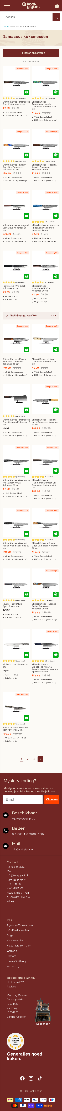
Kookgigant (35, 1091)
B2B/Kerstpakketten (18, 930)
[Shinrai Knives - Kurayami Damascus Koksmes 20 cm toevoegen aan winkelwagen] (26, 216)
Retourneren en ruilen (19, 946)
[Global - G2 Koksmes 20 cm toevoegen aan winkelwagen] (26, 655)
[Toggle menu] (7, 6)
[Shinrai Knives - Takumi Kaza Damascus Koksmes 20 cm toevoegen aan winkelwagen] (56, 410)
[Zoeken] (56, 17)
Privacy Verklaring (17, 961)
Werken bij (12, 951)
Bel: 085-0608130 (16, 867)
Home (6, 26)
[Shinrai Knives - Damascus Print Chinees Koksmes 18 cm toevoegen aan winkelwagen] (26, 410)
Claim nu (52, 799)
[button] (57, 6)
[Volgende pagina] (40, 759)
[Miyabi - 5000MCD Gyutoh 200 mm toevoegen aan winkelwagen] (26, 594)
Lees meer (43, 1023)
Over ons (11, 956)
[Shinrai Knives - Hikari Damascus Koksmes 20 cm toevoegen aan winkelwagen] (56, 349)
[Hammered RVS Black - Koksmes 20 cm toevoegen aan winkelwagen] (26, 276)
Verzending (13, 966)
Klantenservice (15, 940)
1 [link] (22, 758)
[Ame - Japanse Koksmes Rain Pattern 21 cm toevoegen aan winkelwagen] (26, 718)
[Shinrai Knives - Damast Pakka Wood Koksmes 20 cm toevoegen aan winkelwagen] (26, 534)
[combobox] (31, 17)
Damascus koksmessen (23, 26)
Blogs (10, 935)
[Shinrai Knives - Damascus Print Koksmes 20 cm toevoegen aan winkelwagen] (26, 92)
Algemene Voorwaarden (20, 925)
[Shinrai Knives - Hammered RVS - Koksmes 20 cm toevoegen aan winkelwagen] (56, 276)
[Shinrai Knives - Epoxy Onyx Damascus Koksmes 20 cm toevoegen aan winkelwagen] (56, 534)
